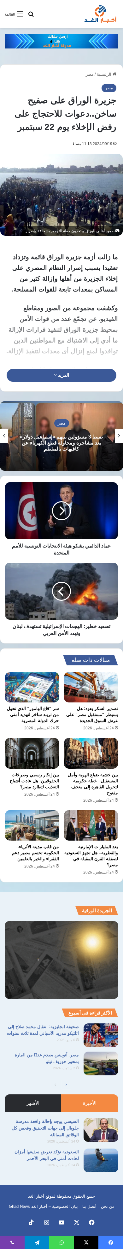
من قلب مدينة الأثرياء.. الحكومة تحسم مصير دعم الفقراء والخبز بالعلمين (35, 852)
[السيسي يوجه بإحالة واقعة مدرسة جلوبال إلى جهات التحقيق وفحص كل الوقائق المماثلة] (101, 1130)
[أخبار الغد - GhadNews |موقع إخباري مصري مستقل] (100, 13)
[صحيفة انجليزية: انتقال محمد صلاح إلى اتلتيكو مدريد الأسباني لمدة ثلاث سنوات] (101, 1035)
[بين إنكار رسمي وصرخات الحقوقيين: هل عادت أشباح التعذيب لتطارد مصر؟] (32, 753)
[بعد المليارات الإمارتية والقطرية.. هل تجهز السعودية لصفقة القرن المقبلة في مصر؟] (91, 825)
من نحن (107, 1206)
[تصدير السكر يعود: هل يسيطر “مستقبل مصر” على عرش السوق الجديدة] (91, 687)
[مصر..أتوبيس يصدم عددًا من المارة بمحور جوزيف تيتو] (101, 1063)
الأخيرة (90, 1103)
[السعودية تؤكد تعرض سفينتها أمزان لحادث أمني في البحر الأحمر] (101, 1160)
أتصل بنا (89, 1206)
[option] (61, 436)
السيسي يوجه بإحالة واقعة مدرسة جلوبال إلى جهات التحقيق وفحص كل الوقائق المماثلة (45, 1128)
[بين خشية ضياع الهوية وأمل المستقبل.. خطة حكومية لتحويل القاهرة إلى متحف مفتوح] (91, 753)
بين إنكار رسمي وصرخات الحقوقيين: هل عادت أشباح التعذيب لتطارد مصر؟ (34, 780)
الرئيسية (105, 74)
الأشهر (32, 1103)
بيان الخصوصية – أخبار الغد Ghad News (43, 1206)
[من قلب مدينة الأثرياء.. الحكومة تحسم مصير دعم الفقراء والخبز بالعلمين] (32, 825)
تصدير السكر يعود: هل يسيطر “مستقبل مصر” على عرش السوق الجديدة (92, 714)
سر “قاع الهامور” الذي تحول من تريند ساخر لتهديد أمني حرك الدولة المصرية (33, 714)
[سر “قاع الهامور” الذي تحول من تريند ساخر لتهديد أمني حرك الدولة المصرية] (32, 687)
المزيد (63, 375)
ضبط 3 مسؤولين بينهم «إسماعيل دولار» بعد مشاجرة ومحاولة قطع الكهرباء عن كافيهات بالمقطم (61, 443)
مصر (90, 74)
